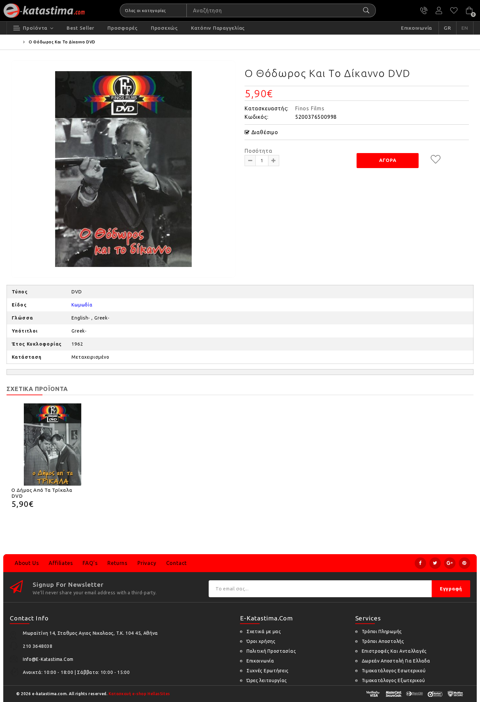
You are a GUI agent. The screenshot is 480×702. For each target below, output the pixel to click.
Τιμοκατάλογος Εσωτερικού (394, 670)
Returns (117, 563)
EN (465, 28)
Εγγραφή (451, 588)
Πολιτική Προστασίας (271, 651)
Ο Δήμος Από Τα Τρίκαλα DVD (41, 493)
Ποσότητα (258, 151)
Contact (176, 563)
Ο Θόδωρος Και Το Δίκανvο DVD (62, 42)
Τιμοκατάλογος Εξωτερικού (393, 680)
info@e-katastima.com (48, 659)
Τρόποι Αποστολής (383, 641)
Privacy (146, 563)
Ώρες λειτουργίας (267, 680)
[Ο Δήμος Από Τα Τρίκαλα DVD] (52, 444)
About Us (27, 563)
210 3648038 (423, 10)
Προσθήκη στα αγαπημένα (435, 159)
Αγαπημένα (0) (453, 10)
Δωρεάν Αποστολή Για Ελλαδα (396, 660)
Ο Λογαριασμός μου (438, 10)
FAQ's (90, 563)
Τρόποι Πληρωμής (382, 631)
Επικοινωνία (260, 660)
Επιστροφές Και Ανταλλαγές (394, 651)
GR (447, 28)
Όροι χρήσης (261, 641)
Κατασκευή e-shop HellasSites (139, 694)
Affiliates (61, 563)
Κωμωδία (82, 304)
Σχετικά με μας (264, 631)
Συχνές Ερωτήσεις (268, 670)
